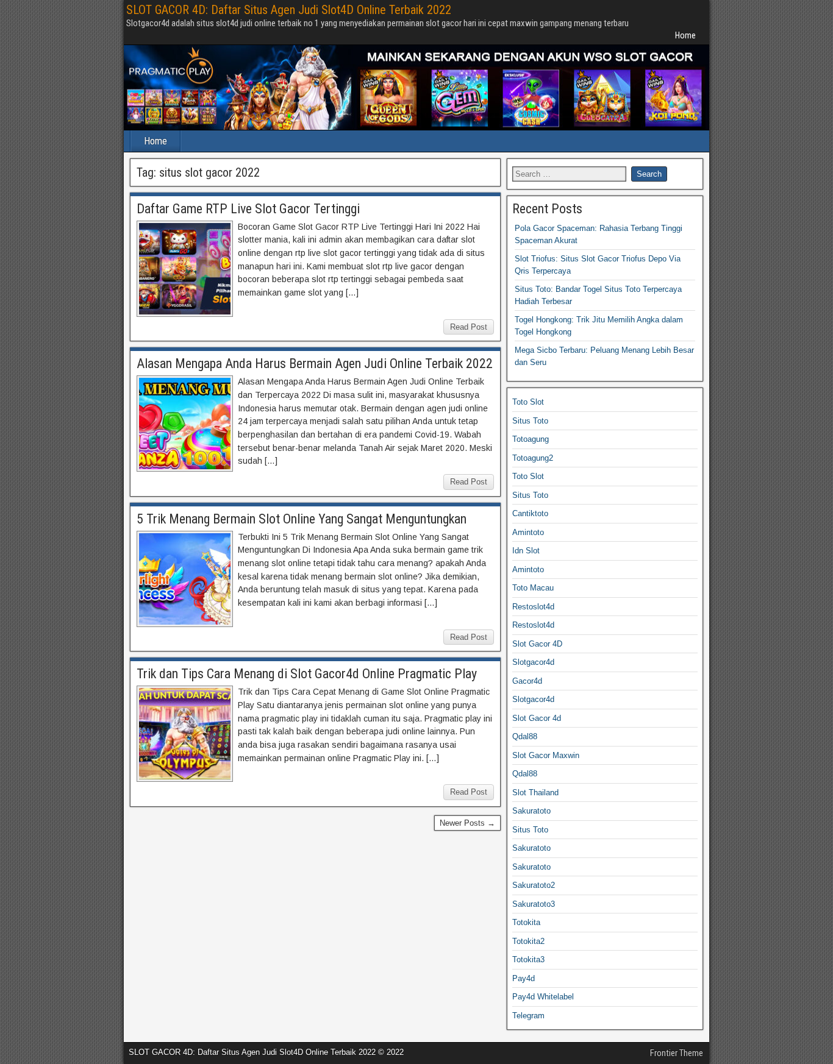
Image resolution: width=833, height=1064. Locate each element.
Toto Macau (533, 587)
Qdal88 (524, 736)
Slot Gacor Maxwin (545, 755)
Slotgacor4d (533, 662)
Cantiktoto (530, 513)
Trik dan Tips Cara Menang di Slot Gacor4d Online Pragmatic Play (307, 673)
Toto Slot (528, 401)
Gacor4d (527, 681)
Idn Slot (526, 550)
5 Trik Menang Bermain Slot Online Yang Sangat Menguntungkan (302, 519)
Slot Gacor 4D (537, 643)
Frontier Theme (676, 1053)
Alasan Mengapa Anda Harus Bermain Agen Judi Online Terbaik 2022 (315, 363)
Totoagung (530, 439)
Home (685, 35)
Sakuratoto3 (533, 904)
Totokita (526, 922)
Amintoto (528, 532)
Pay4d (523, 978)
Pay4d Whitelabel (543, 996)
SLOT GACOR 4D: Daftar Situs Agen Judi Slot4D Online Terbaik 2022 (288, 9)
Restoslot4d (533, 606)
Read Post (468, 327)
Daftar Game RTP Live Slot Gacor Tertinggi (248, 208)
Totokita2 (528, 941)
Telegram (528, 1015)
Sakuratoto (531, 810)
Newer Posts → (467, 823)
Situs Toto (530, 420)
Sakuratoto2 (533, 885)
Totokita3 (528, 959)
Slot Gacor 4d (536, 718)
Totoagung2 (532, 458)
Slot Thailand (535, 792)
